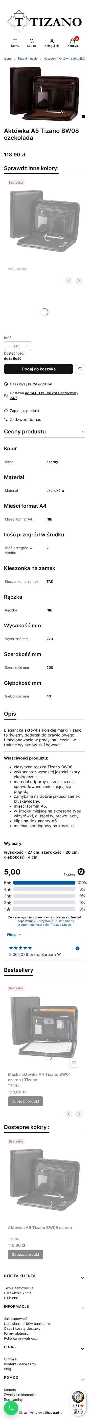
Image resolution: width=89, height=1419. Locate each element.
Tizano (7, 58)
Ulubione (11, 1298)
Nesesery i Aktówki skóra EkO (64, 58)
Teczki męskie (28, 58)
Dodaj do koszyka (39, 369)
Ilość (7, 338)
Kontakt (10, 1390)
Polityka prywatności (21, 1338)
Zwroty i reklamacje (20, 1395)
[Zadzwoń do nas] (11, 1408)
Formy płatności (16, 1333)
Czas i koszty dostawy (22, 1328)
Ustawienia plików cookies (25, 1323)
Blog (7, 1369)
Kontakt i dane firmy (20, 1364)
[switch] (78, 1411)
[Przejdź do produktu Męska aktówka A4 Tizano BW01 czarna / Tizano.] (44, 1027)
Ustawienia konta (18, 1293)
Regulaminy (13, 1399)
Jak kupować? (15, 1319)
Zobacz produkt (25, 1101)
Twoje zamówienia (18, 1288)
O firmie (10, 1359)
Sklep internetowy (39, 1412)
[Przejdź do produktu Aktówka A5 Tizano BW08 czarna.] (44, 221)
